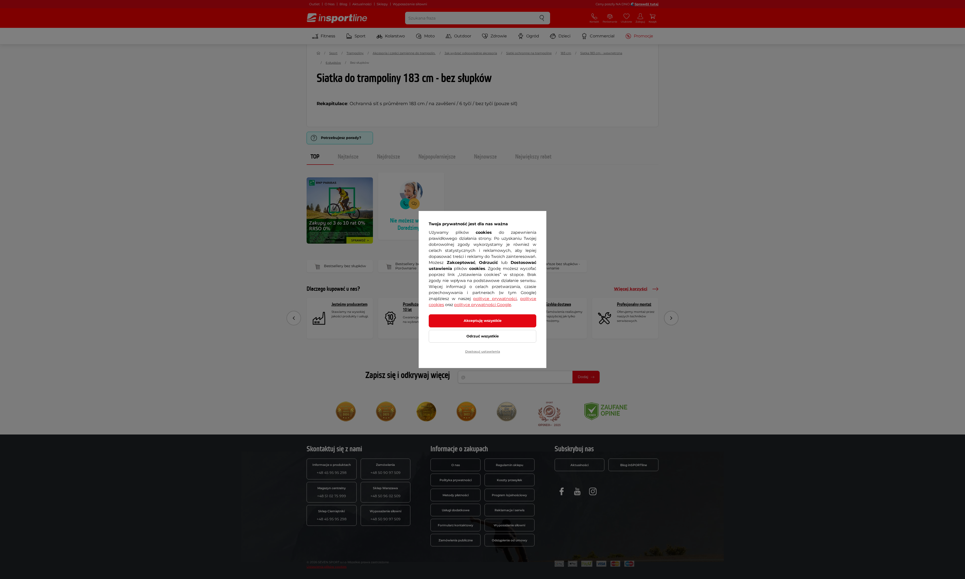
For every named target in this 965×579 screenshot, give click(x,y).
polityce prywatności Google (482, 304)
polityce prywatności (495, 298)
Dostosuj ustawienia (482, 351)
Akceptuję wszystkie (483, 320)
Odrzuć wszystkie (482, 336)
